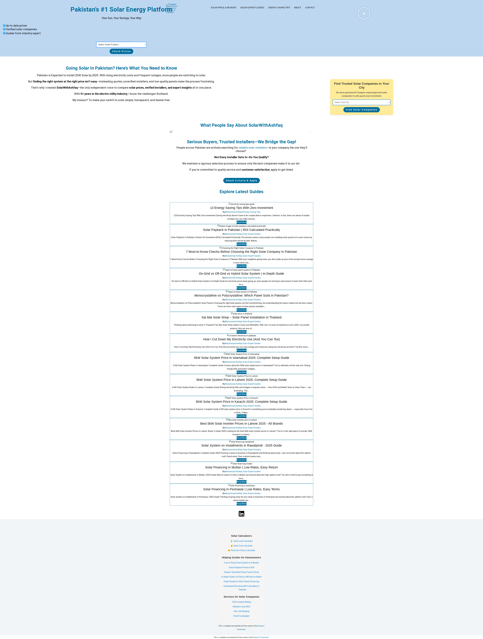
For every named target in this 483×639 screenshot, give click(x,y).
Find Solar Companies (361, 109)
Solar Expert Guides (252, 8)
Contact (310, 8)
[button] (172, 131)
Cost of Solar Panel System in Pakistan (241, 563)
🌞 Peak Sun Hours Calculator (241, 550)
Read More (242, 222)
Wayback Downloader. (261, 637)
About (297, 8)
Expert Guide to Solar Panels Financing (241, 581)
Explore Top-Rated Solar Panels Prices (241, 572)
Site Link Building (241, 611)
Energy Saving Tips (279, 8)
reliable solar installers (253, 147)
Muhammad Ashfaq (233, 212)
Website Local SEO (241, 607)
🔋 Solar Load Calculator (241, 541)
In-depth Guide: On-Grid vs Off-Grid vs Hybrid (241, 577)
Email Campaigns (241, 616)
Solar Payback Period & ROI (241, 567)
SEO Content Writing (241, 602)
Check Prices (121, 51)
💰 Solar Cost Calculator (241, 546)
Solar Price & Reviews (223, 8)
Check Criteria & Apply (241, 180)
